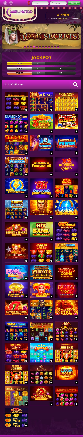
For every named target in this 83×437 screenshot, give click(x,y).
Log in (74, 3)
